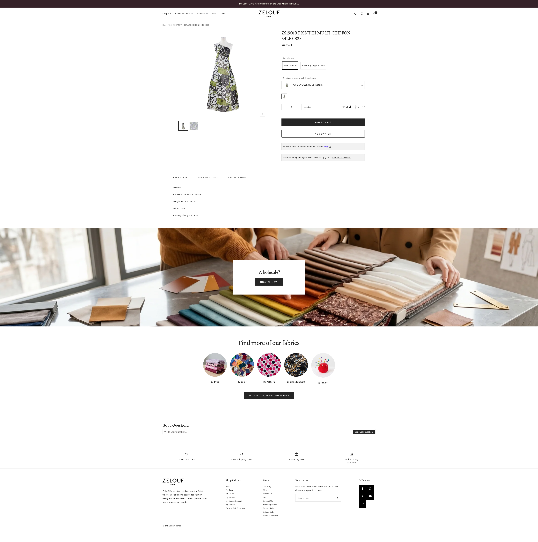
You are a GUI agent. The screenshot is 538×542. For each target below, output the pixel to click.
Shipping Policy (270, 504)
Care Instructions (207, 177)
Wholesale (267, 494)
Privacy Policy (269, 508)
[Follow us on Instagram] (370, 488)
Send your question (364, 432)
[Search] (362, 13)
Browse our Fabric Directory (269, 395)
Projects (201, 13)
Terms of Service (270, 515)
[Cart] (374, 13)
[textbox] (257, 432)
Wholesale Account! (341, 157)
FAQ (265, 497)
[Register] (337, 498)
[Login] (368, 14)
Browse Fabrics (182, 13)
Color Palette (290, 65)
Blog (223, 13)
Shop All (167, 13)
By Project (230, 504)
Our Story (267, 486)
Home (165, 25)
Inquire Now (269, 282)
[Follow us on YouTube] (370, 496)
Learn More (351, 462)
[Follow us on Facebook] (362, 488)
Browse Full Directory (235, 508)
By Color (230, 494)
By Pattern (230, 497)
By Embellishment (234, 501)
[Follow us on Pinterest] (362, 496)
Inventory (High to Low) (313, 65)
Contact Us (268, 501)
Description (180, 177)
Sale (214, 13)
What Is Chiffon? (237, 177)
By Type (229, 490)
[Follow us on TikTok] (362, 504)
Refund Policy (269, 512)
